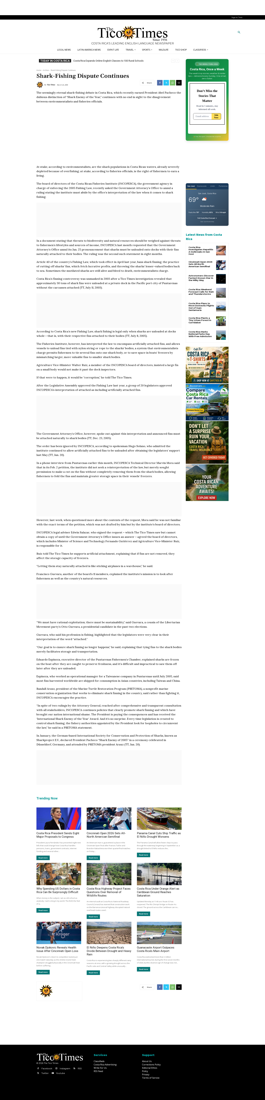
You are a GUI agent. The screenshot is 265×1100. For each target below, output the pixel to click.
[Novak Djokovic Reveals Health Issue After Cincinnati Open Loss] (58, 933)
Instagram (65, 1068)
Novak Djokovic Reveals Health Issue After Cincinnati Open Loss (57, 949)
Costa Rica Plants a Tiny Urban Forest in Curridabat (200, 320)
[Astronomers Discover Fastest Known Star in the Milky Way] (221, 279)
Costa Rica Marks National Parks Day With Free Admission (200, 334)
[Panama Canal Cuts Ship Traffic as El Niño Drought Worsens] (159, 818)
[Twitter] (166, 82)
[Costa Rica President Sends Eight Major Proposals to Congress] (58, 818)
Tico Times (51, 85)
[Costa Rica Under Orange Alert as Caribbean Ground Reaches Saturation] (159, 874)
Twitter (45, 1073)
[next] (177, 60)
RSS (80, 1068)
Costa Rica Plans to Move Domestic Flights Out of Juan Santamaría (201, 307)
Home (38, 70)
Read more (43, 858)
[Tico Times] (40, 84)
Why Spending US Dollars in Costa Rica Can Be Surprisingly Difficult (58, 890)
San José (191, 186)
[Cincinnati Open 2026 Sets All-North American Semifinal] (109, 818)
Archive (46, 70)
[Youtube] (52, 1073)
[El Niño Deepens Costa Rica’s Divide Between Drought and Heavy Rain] (109, 933)
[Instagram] (56, 1068)
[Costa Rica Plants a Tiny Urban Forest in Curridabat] (221, 321)
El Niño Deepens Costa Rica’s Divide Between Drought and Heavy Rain (109, 951)
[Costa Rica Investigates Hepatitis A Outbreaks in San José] (221, 250)
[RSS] (74, 1068)
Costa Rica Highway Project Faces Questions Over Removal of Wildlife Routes (109, 892)
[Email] (179, 82)
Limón (212, 186)
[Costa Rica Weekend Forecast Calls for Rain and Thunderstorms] (221, 293)
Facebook (46, 1068)
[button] (239, 32)
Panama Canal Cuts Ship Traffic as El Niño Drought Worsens (159, 835)
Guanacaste (201, 186)
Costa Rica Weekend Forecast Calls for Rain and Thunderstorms (201, 291)
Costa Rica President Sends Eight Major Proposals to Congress (57, 835)
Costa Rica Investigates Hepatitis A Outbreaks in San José (201, 250)
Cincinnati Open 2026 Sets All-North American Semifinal (106, 835)
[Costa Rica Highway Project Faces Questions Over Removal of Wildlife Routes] (109, 874)
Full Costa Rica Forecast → (207, 218)
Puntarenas (223, 186)
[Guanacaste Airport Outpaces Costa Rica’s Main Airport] (159, 933)
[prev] (173, 60)
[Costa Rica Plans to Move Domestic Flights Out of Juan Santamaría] (221, 306)
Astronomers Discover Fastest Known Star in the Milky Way (201, 278)
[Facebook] (160, 82)
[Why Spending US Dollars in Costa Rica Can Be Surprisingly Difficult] (58, 874)
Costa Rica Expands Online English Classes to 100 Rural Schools (108, 60)
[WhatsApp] (172, 82)
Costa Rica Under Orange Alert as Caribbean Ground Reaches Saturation (158, 892)
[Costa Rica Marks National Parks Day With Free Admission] (221, 335)
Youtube (60, 1073)
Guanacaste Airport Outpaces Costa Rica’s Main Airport (155, 949)
